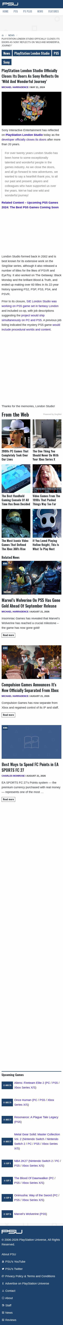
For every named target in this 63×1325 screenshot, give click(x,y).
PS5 (16, 11)
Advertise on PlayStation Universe (27, 1283)
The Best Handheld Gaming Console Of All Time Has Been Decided (16, 500)
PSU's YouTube (15, 1261)
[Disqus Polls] (31, 850)
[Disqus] (31, 935)
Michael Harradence (15, 87)
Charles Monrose (13, 776)
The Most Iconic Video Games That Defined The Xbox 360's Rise (15, 545)
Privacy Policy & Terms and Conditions (30, 1276)
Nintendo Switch (33, 1139)
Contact (10, 1290)
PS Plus (27, 11)
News (40, 11)
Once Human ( (23, 1100)
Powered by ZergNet (52, 414)
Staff (8, 1305)
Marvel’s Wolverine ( (27, 1214)
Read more (8, 635)
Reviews (10, 1320)
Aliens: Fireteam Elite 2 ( (30, 1082)
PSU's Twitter (14, 1269)
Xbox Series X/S (24, 1087)
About (9, 1298)
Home (5, 11)
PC (48, 1082)
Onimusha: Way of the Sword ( (34, 1195)
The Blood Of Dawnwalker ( (32, 1178)
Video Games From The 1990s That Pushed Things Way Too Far (46, 500)
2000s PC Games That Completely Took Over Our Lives (15, 455)
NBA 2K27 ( (21, 1161)
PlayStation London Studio (32, 53)
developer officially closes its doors (24, 139)
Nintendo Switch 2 (41, 1161)
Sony (6, 62)
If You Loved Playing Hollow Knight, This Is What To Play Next (46, 545)
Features (53, 11)
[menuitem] (5, 11)
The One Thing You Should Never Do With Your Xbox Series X (45, 455)
